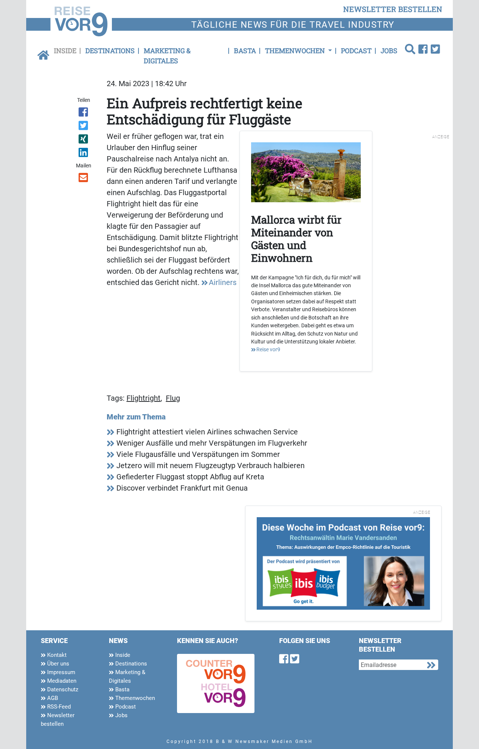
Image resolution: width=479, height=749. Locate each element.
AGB (52, 698)
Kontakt (56, 655)
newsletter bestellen (392, 9)
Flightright (143, 398)
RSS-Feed (58, 706)
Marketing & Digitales (167, 55)
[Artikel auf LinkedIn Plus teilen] (84, 154)
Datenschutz (62, 689)
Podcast (356, 50)
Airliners (223, 282)
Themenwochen (134, 698)
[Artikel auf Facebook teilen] (84, 113)
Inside (65, 50)
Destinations (110, 50)
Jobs (389, 50)
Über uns (57, 663)
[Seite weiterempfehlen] (84, 179)
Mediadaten (61, 680)
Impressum (60, 672)
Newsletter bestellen (57, 719)
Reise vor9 (268, 349)
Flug (173, 398)
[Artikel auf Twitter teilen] (84, 127)
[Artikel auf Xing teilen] (84, 140)
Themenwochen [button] (295, 50)
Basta (245, 50)
